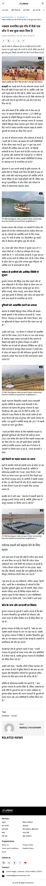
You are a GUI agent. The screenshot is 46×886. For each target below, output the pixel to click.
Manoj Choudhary (8, 36)
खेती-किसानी (15, 10)
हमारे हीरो (26, 10)
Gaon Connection (7, 17)
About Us (5, 845)
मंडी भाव (4, 836)
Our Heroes (21, 17)
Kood (4, 852)
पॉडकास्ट (25, 826)
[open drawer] (3, 3)
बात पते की (36, 10)
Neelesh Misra (28, 848)
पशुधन (4, 822)
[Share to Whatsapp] (13, 41)
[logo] (23, 4)
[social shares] (4, 863)
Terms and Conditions (10, 848)
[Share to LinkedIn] (18, 41)
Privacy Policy (28, 845)
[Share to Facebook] (4, 41)
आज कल (5, 10)
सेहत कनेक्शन (27, 836)
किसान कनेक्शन (28, 822)
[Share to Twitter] (8, 41)
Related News (12, 738)
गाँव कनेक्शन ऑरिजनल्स (30, 829)
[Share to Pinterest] (23, 41)
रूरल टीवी (26, 833)
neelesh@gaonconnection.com (18, 876)
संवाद (3, 833)
